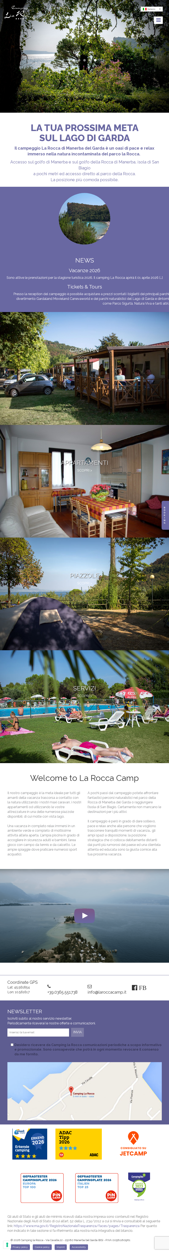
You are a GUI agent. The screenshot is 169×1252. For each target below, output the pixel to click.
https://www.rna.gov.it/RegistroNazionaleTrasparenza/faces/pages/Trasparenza (77, 1226)
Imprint (61, 1247)
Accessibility (79, 1247)
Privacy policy (20, 1247)
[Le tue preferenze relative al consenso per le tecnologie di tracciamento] (7, 1245)
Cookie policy (42, 1247)
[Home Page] (19, 13)
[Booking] (165, 515)
